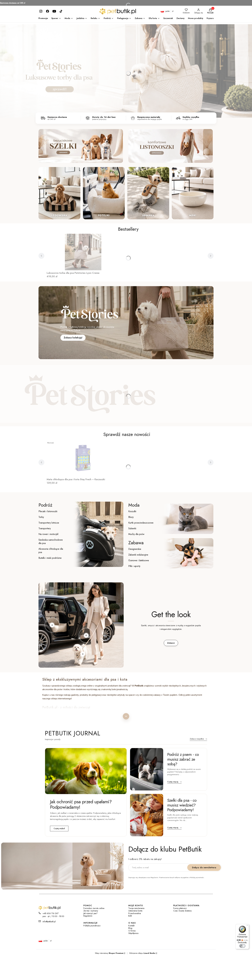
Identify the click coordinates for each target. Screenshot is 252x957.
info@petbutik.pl (49, 921)
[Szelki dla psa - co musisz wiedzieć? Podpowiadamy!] (146, 815)
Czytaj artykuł (59, 828)
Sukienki (132, 528)
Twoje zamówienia (136, 908)
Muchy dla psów (136, 534)
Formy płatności (180, 908)
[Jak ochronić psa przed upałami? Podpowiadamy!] (86, 771)
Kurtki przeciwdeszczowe (140, 522)
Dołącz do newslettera (204, 867)
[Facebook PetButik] (47, 11)
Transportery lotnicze (48, 522)
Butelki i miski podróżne (50, 558)
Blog (130, 928)
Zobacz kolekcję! (73, 337)
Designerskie (134, 549)
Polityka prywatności (91, 925)
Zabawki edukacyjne (138, 554)
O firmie (131, 931)
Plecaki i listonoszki (47, 511)
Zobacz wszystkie (198, 739)
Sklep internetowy (109, 953)
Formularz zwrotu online (93, 908)
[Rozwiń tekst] (126, 716)
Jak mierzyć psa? (90, 913)
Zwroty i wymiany (90, 911)
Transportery (44, 528)
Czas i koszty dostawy (182, 911)
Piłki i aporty (134, 566)
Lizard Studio (149, 953)
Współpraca (133, 933)
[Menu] (247, 926)
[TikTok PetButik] (61, 11)
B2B (130, 916)
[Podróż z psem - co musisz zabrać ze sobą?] (146, 769)
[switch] (242, 946)
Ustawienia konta (135, 911)
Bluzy (131, 517)
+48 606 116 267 (50, 913)
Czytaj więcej (174, 782)
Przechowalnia (134, 913)
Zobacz (171, 643)
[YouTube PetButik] (54, 11)
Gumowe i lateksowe (138, 560)
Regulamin (87, 916)
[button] (52, 625)
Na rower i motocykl (48, 534)
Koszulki (132, 511)
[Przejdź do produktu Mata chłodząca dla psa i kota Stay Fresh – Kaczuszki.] (83, 458)
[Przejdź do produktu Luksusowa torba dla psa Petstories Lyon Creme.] (83, 252)
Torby (41, 517)
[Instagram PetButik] (40, 11)
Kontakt (131, 925)
